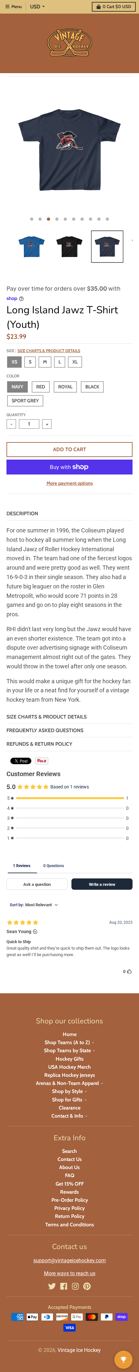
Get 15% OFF (70, 1184)
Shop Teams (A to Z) (67, 1042)
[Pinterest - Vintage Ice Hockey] (87, 1286)
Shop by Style (67, 1091)
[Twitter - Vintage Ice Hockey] (52, 1286)
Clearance (69, 1108)
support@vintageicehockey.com (69, 1260)
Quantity (16, 414)
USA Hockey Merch (69, 1067)
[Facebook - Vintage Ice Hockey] (64, 1286)
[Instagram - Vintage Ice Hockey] (75, 1286)
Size (43, 350)
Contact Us (70, 1159)
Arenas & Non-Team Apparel (67, 1083)
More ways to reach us (69, 1273)
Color (12, 376)
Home (70, 1034)
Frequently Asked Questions (44, 730)
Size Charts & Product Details (48, 350)
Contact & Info (67, 1116)
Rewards (69, 1192)
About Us (69, 1167)
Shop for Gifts (67, 1100)
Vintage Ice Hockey (79, 1350)
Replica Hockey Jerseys (69, 1075)
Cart (116, 6)
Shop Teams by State (67, 1050)
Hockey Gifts (70, 1059)
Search (69, 1151)
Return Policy (69, 1216)
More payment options (70, 483)
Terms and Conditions (69, 1224)
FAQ (69, 1175)
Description (22, 513)
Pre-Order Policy (69, 1200)
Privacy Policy (69, 1208)
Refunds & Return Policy (39, 744)
